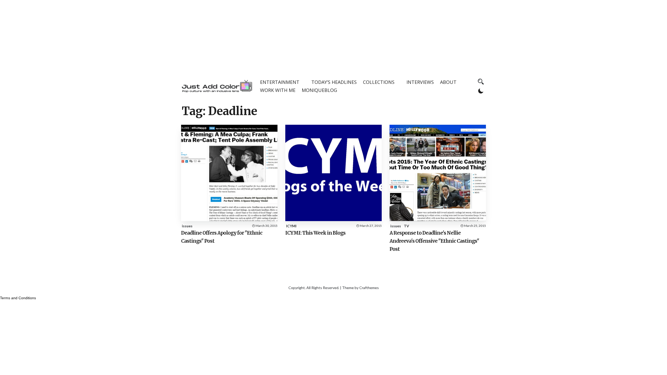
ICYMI (291, 226)
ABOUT (448, 82)
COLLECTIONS (378, 82)
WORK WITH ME (277, 90)
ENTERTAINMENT (279, 82)
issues (187, 226)
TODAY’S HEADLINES (334, 82)
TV (406, 226)
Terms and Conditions (18, 298)
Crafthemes (369, 287)
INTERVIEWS (420, 82)
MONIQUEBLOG (319, 90)
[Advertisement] (333, 36)
